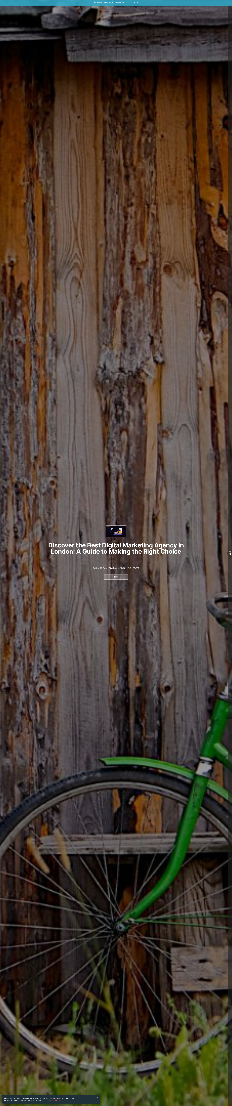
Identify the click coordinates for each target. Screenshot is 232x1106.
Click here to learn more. (53, 1100)
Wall (230, 553)
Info (116, 577)
